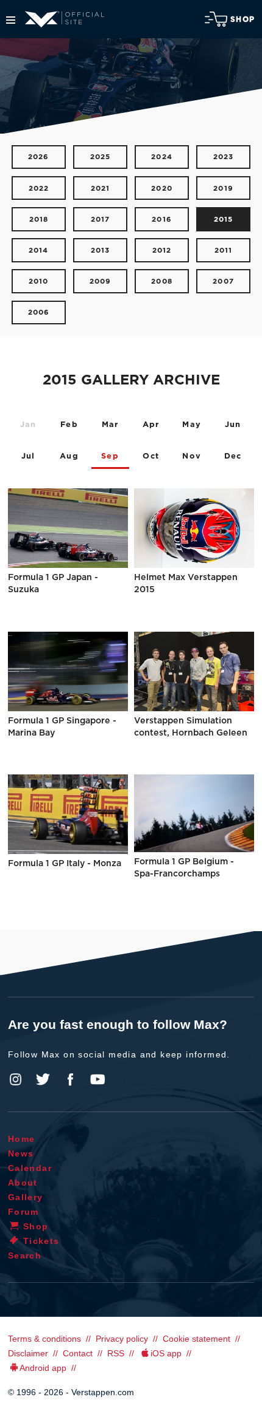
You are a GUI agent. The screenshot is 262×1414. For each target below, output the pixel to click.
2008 (161, 281)
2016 (162, 219)
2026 (38, 157)
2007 (223, 281)
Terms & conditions (44, 1339)
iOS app (166, 1353)
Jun (233, 425)
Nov (191, 456)
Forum (23, 1212)
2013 (100, 250)
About (23, 1182)
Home (21, 1139)
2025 (100, 157)
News (21, 1153)
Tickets (41, 1241)
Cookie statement (196, 1339)
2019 (223, 188)
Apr (151, 425)
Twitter (43, 1079)
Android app (42, 1368)
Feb (69, 425)
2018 (39, 219)
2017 (100, 219)
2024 (161, 157)
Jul (28, 456)
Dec (233, 456)
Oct (151, 456)
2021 (100, 188)
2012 (162, 250)
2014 (39, 250)
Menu (10, 20)
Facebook (70, 1079)
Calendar (30, 1168)
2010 (39, 281)
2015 (223, 219)
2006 (39, 312)
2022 (39, 188)
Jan (28, 425)
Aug (69, 456)
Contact (78, 1353)
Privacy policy (122, 1339)
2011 (223, 250)
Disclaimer (28, 1353)
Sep (110, 456)
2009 (101, 281)
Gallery (25, 1197)
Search (24, 1255)
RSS (115, 1353)
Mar (110, 425)
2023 (223, 157)
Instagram (16, 1079)
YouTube (97, 1079)
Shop (242, 19)
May (191, 425)
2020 (161, 188)
